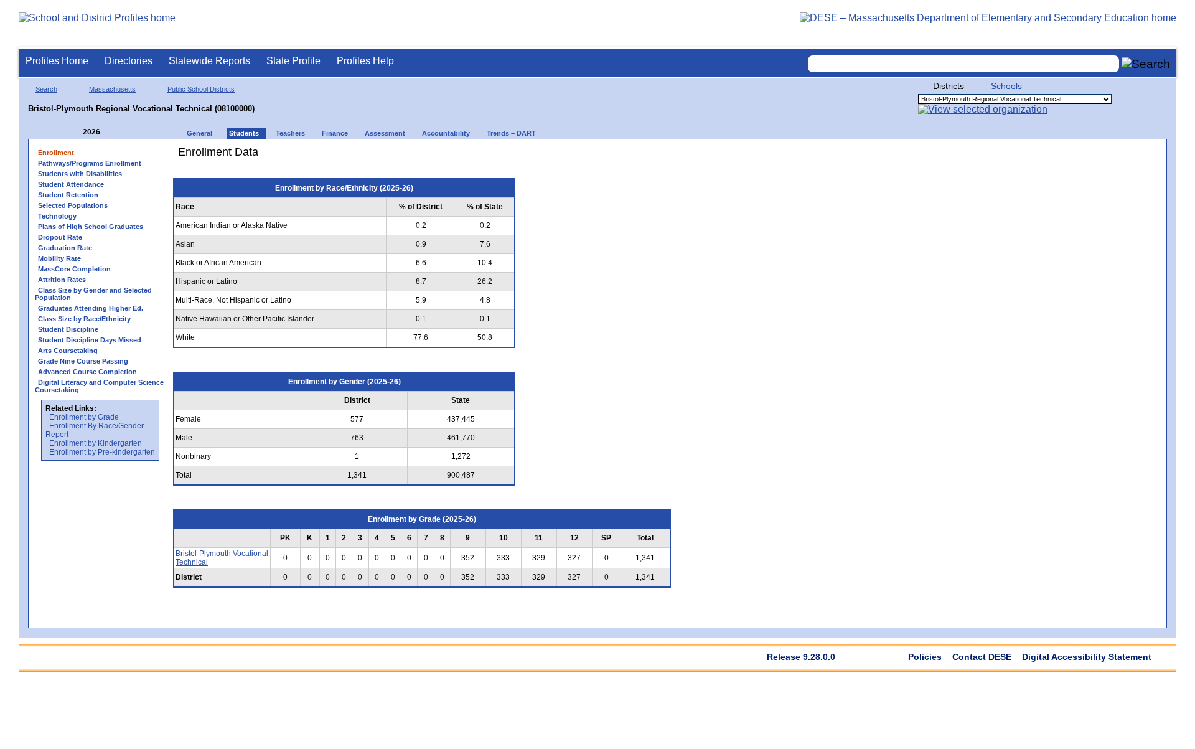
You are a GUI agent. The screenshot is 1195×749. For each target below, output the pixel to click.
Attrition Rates (62, 279)
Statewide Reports (209, 60)
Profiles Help (365, 60)
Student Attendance (71, 184)
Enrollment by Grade (84, 417)
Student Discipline (68, 329)
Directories (128, 60)
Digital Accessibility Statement (1086, 657)
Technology (57, 216)
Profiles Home (57, 60)
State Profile (293, 60)
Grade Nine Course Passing (83, 361)
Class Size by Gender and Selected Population (93, 293)
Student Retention (68, 195)
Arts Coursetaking (68, 350)
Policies (925, 657)
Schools (1006, 86)
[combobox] (963, 63)
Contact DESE (981, 657)
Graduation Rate (65, 248)
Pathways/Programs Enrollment (89, 163)
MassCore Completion (74, 269)
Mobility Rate (59, 258)
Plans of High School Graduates (90, 226)
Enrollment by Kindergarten (95, 443)
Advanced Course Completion (87, 371)
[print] (600, 156)
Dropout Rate (60, 237)
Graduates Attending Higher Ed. (90, 308)
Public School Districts (201, 89)
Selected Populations (73, 205)
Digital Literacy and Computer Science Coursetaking (99, 386)
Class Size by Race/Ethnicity (84, 319)
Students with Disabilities (80, 173)
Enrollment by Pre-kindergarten (102, 452)
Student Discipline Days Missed (89, 340)
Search (46, 89)
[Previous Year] (74, 132)
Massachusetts (112, 89)
